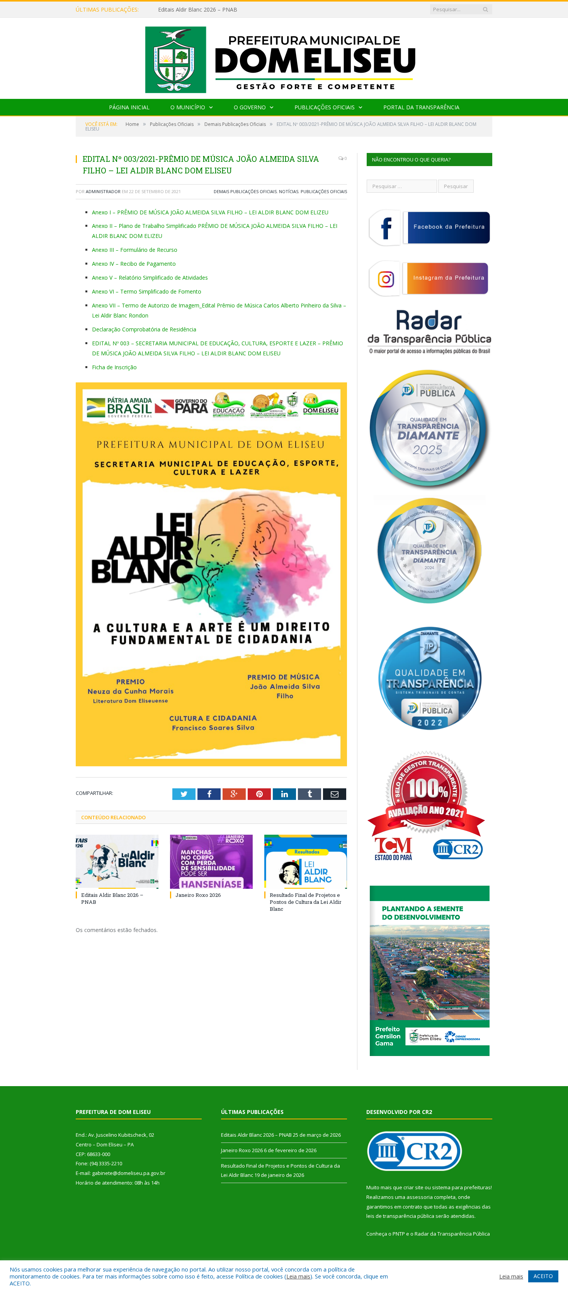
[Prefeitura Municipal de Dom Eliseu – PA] (284, 56)
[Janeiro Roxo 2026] (211, 862)
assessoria (419, 1197)
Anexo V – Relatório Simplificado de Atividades (150, 277)
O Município (187, 107)
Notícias (288, 191)
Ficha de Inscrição (114, 367)
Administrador (103, 191)
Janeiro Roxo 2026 (181, 9)
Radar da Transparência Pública (452, 1233)
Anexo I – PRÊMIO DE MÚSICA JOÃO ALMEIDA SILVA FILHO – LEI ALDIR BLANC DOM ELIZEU (210, 212)
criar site (413, 1187)
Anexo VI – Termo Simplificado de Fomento (146, 291)
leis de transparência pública (400, 1215)
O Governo (250, 107)
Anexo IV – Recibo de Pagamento (134, 263)
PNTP (399, 1233)
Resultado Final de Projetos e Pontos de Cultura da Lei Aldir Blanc (306, 901)
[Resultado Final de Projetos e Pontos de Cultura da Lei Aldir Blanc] (305, 862)
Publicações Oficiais (324, 107)
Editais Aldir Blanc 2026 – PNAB (256, 1134)
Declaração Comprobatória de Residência (144, 329)
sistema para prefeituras (461, 1187)
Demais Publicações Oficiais (245, 191)
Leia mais (298, 1276)
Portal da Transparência (421, 107)
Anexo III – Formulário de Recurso (134, 249)
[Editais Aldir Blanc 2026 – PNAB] (117, 862)
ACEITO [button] (543, 1276)
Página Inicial (129, 107)
